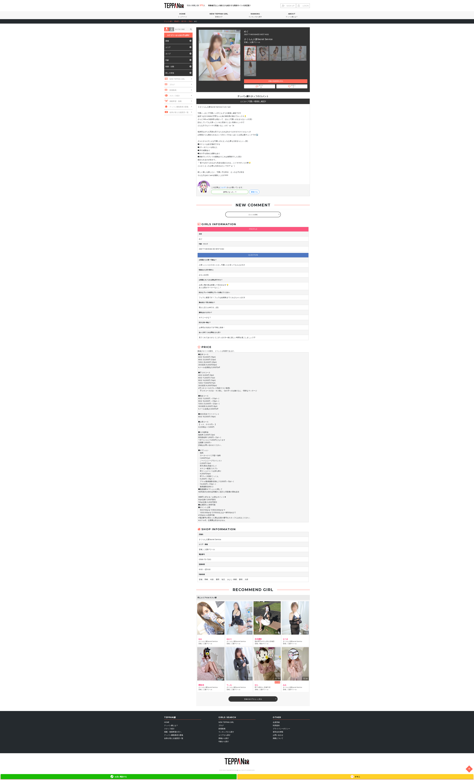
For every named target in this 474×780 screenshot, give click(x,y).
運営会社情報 (278, 732)
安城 (190, 21)
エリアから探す (224, 735)
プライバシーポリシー (281, 729)
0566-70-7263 (205, 559)
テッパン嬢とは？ (171, 725)
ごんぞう (223, 187)
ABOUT (292, 15)
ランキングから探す (226, 732)
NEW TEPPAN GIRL (219, 15)
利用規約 (276, 725)
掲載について (278, 738)
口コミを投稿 (253, 215)
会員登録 (276, 722)
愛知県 (176, 21)
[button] (250, 53)
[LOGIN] (303, 5)
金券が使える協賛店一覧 (173, 738)
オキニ (357, 777)
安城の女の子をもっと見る (253, 699)
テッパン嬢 (168, 21)
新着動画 (221, 729)
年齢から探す (223, 741)
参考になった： (229, 192)
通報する (254, 192)
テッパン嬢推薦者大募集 (173, 735)
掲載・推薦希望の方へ (172, 732)
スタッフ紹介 (169, 729)
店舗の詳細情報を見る (275, 81)
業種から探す (223, 738)
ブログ (221, 725)
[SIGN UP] (288, 5)
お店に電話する (121, 777)
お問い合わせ (278, 735)
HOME (182, 15)
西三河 (183, 21)
